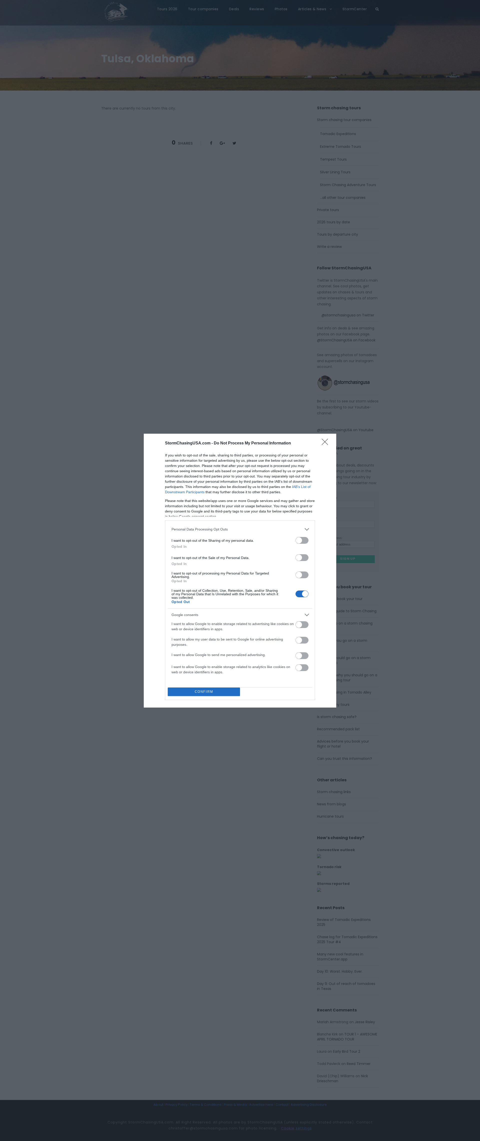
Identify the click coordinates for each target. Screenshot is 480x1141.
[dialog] (240, 571)
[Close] (326, 443)
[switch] (302, 540)
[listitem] (240, 529)
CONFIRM (204, 692)
